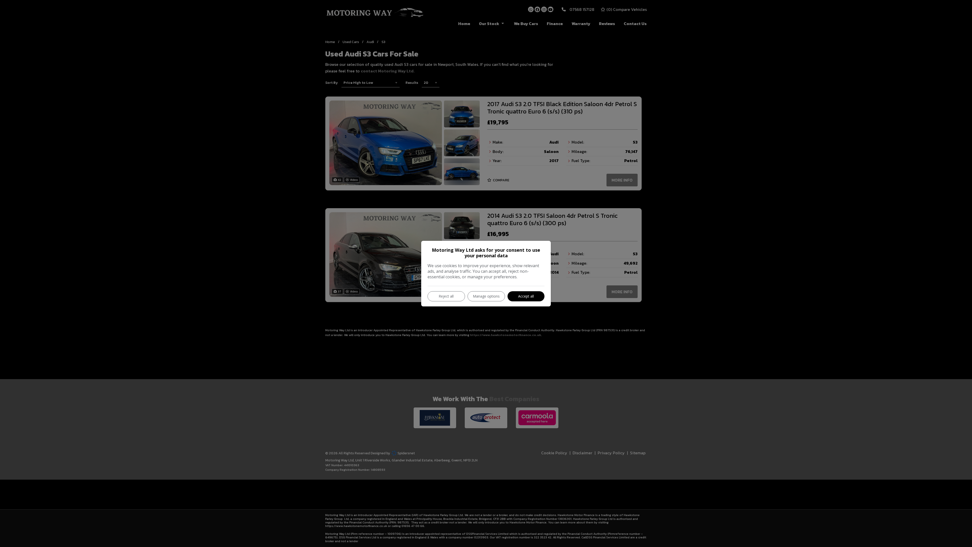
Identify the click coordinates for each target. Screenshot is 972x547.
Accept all (526, 296)
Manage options (486, 296)
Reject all (446, 296)
